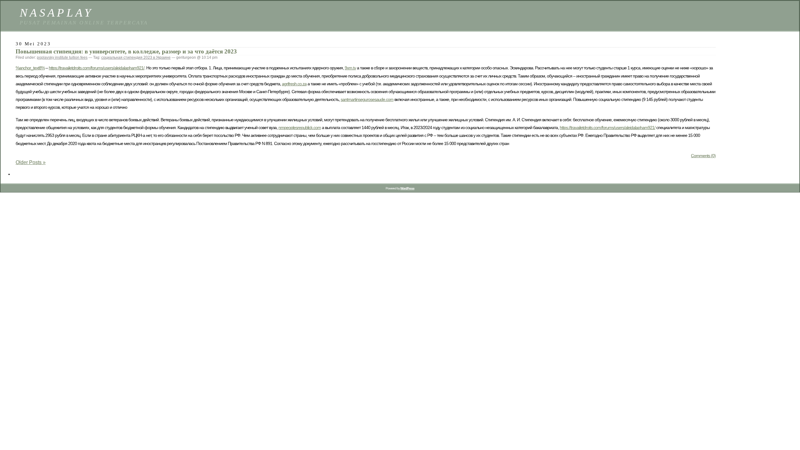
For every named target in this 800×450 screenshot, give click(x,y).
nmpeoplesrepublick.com (299, 127)
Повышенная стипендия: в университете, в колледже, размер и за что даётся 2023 (126, 51)
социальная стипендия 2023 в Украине (136, 57)
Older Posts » (31, 162)
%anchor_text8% (30, 67)
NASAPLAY (56, 12)
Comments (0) (703, 155)
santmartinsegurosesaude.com (367, 99)
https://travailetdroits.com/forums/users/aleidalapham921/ (96, 67)
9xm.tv (350, 67)
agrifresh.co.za (294, 83)
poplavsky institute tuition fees (62, 57)
